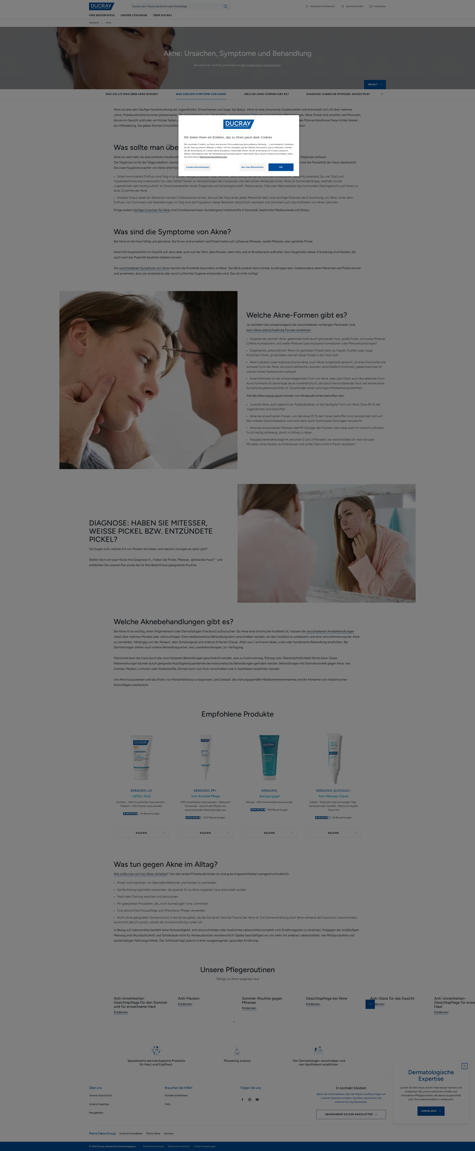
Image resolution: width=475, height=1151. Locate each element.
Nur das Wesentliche (253, 167)
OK (281, 167)
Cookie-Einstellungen (197, 167)
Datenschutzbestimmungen (213, 157)
